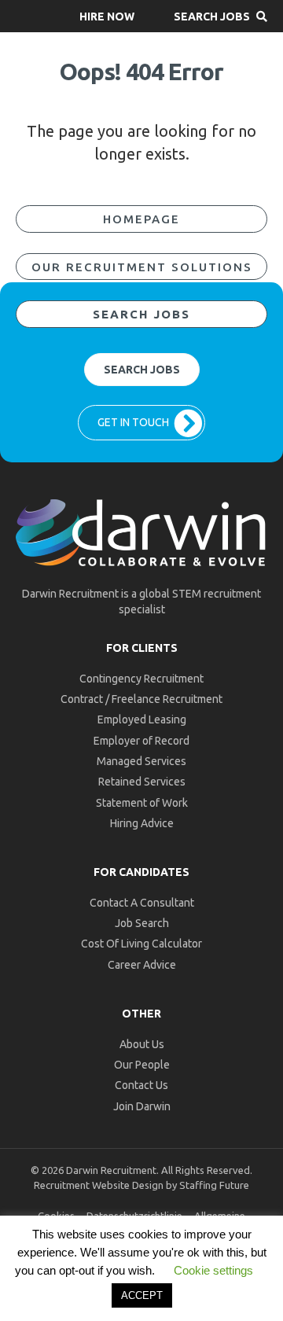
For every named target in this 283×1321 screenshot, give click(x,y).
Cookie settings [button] (213, 1270)
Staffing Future (214, 1184)
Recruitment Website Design (99, 1184)
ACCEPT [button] (142, 1295)
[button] (107, 16)
